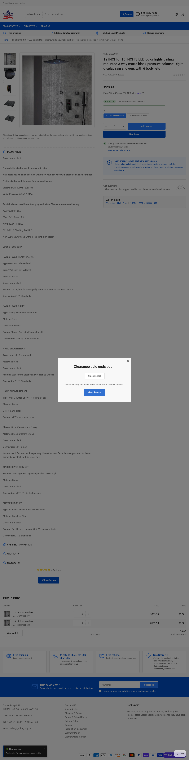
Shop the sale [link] (94, 392)
